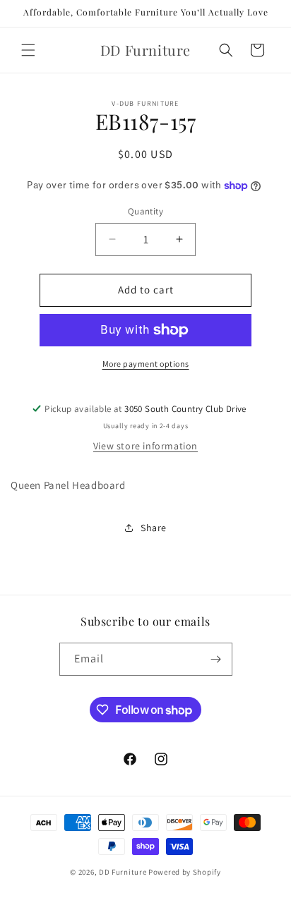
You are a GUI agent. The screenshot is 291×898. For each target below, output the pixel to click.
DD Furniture (122, 872)
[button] (28, 50)
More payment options (145, 363)
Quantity (145, 211)
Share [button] (154, 527)
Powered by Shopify (184, 872)
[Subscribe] (216, 659)
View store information (145, 445)
